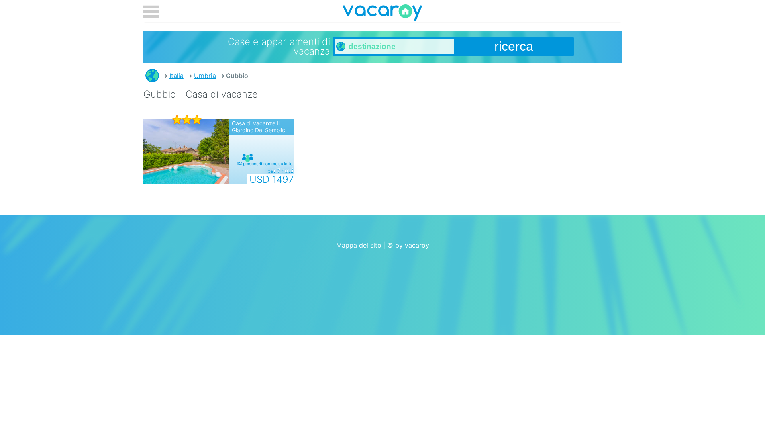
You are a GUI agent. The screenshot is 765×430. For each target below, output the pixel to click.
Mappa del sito (358, 245)
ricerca (513, 46)
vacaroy (382, 14)
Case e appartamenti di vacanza (152, 75)
